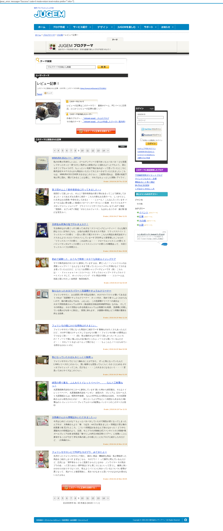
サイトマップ (83, 520)
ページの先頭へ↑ (185, 520)
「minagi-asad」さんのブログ (95, 118)
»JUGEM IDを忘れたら (145, 151)
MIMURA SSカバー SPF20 (66, 158)
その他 (142, 220)
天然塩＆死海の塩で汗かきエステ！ (70, 224)
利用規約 (39, 520)
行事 (141, 216)
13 (98, 151)
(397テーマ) (151, 221)
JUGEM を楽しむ (127, 27)
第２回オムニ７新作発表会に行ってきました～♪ (76, 189)
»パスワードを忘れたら (146, 155)
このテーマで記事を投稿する (96, 131)
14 (104, 151)
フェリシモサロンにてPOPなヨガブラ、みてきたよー (79, 452)
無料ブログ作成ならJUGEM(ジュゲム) (49, 16)
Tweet (39, 94)
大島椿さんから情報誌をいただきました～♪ (74, 417)
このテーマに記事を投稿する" (81, 487)
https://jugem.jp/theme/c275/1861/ (93, 88)
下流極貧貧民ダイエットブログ (148, 175)
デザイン (103, 27)
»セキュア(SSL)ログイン (146, 148)
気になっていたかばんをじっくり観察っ (72, 357)
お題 (141, 225)
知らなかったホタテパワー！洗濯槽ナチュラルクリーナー (81, 290)
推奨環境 (65, 520)
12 (93, 151)
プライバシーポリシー (52, 520)
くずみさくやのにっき (145, 189)
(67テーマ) (148, 225)
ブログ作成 (60, 27)
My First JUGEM (142, 185)
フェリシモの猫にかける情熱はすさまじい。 (75, 325)
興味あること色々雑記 (145, 182)
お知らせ (166, 27)
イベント (143, 212)
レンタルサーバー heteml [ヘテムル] (150, 234)
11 (88, 151)
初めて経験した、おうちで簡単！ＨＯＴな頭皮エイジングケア (84, 259)
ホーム (42, 27)
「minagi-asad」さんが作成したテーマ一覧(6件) (103, 121)
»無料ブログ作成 (143, 158)
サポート (149, 27)
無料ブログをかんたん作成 (44, 8)
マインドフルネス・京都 (146, 178)
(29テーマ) (148, 217)
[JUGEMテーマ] (115, 39)
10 (82, 151)
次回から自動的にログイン (152, 140)
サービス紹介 (81, 27)
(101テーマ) (153, 213)
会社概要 (73, 520)
